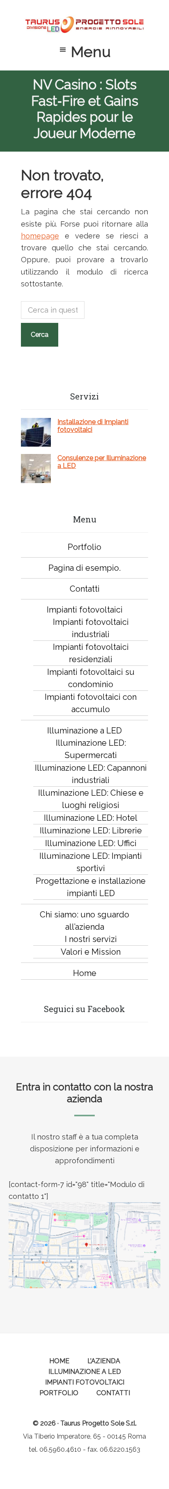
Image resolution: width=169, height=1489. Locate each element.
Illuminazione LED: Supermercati (91, 749)
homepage (40, 236)
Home (84, 973)
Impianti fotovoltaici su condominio (91, 678)
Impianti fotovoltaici (85, 610)
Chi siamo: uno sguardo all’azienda (84, 921)
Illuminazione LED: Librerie (91, 830)
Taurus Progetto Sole (84, 24)
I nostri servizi (91, 939)
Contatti (85, 589)
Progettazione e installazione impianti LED (91, 887)
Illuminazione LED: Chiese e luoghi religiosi (91, 799)
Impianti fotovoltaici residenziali (91, 653)
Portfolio (84, 547)
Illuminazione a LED (84, 730)
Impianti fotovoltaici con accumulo (91, 703)
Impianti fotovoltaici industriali (91, 628)
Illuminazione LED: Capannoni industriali (91, 774)
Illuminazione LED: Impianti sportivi (90, 862)
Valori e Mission (91, 952)
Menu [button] (91, 51)
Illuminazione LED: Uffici (91, 843)
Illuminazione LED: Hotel (90, 818)
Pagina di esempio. (84, 568)
